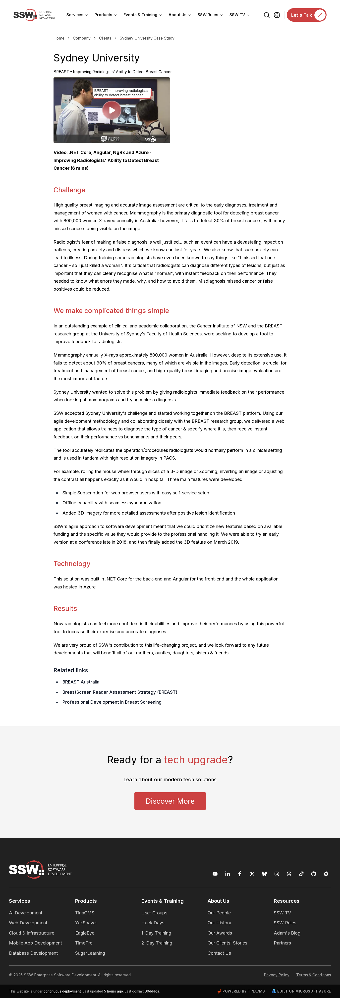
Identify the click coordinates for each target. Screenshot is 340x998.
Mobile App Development (35, 942)
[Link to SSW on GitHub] (314, 874)
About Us (181, 15)
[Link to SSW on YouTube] (215, 874)
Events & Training (144, 15)
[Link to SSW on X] (252, 874)
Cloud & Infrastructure (31, 933)
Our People (219, 912)
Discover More (170, 801)
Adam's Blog (287, 933)
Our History (219, 922)
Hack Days (152, 922)
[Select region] (277, 15)
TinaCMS (84, 912)
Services (78, 15)
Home (59, 38)
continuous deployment (62, 991)
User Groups (154, 912)
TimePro (84, 942)
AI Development (25, 912)
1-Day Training (156, 933)
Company (82, 38)
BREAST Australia (80, 681)
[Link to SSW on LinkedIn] (228, 874)
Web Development (28, 922)
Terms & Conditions (313, 975)
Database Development (33, 953)
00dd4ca (152, 991)
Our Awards (220, 933)
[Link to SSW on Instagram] (277, 874)
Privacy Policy (276, 975)
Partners (282, 942)
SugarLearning (90, 953)
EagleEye (84, 933)
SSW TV (241, 15)
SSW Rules (212, 15)
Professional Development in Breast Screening (112, 702)
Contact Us (219, 953)
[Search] (267, 15)
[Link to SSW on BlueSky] (264, 874)
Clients (105, 38)
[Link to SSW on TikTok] (301, 874)
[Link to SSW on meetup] (326, 874)
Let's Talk (301, 15)
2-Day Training (156, 942)
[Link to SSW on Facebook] (240, 874)
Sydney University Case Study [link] (146, 38)
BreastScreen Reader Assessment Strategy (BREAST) (119, 692)
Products (107, 15)
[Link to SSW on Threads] (289, 874)
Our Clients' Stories (227, 942)
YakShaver (86, 922)
